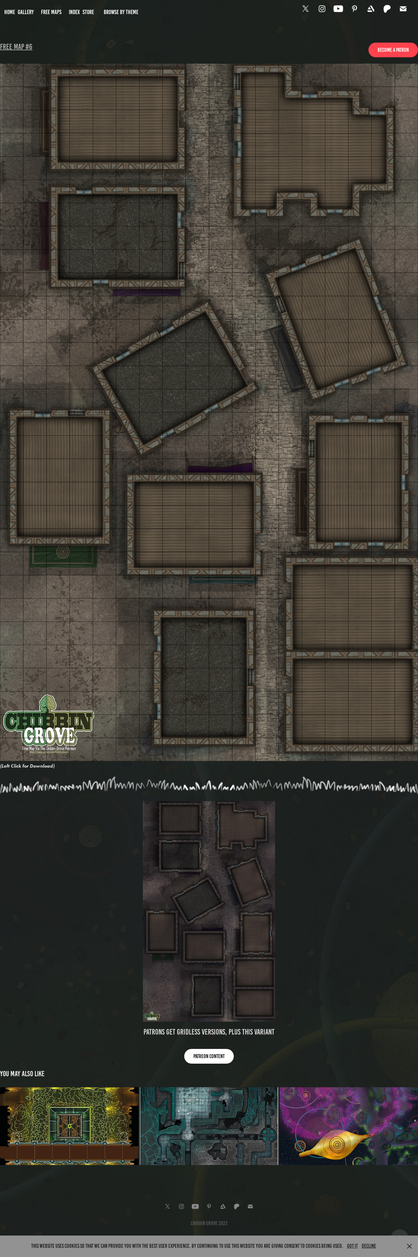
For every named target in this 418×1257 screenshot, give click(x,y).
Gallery (26, 12)
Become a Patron (393, 50)
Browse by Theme (121, 12)
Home (9, 12)
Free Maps (51, 12)
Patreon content (209, 1056)
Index (74, 12)
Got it (352, 1246)
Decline (369, 1246)
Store (88, 12)
